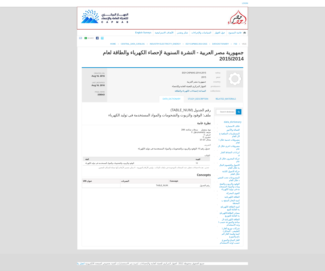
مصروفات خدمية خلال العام (229, 141)
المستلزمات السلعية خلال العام (229, 135)
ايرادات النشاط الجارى (230, 153)
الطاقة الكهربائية (232, 196)
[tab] (226, 99)
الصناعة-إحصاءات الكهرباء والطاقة (190, 90)
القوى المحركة (233, 193)
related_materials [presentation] (226, 98)
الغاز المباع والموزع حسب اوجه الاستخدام (230, 241)
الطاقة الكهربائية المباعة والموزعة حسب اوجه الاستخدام (229, 222)
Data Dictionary (220, 44)
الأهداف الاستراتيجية (164, 32)
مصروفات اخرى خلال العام (229, 147)
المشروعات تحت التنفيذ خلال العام (229, 179)
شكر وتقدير (182, 32)
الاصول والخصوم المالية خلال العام (229, 166)
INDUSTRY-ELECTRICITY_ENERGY (165, 44)
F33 (235, 44)
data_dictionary (232, 121)
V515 (244, 44)
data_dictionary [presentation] (171, 98)
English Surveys (143, 32)
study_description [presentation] (198, 98)
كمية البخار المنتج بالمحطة (230, 201)
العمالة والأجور (233, 129)
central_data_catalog (133, 44)
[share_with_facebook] (97, 38)
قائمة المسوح (235, 32)
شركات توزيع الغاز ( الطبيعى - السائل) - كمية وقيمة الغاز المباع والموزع (231, 232)
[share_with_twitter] (102, 38)
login (245, 3)
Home (113, 44)
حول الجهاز (220, 32)
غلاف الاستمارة (233, 126)
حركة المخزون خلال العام (229, 160)
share (91, 38)
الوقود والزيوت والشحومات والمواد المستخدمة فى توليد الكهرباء (229, 186)
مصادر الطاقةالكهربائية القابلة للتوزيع (230, 214)
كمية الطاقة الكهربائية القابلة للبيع (230, 208)
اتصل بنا (81, 263)
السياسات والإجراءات (201, 32)
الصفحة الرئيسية (244, 32)
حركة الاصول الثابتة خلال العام (231, 172)
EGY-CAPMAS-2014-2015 (196, 44)
